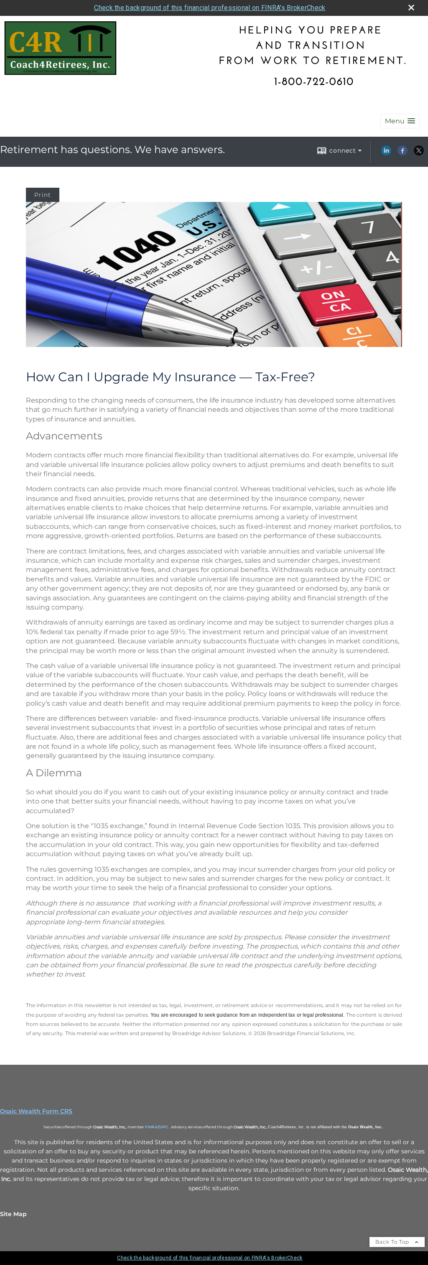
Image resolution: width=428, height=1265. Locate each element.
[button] (400, 121)
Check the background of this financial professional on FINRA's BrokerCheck (209, 8)
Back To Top (393, 1242)
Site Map (13, 1214)
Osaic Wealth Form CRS (36, 1111)
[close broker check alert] (411, 7)
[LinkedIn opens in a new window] (386, 153)
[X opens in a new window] (419, 153)
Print (42, 195)
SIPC (163, 1127)
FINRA (151, 1127)
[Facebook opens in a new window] (402, 153)
